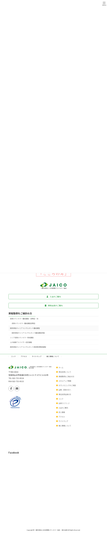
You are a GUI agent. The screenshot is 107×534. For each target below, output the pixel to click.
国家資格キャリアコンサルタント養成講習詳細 (28, 333)
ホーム (61, 367)
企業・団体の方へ (65, 390)
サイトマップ (36, 356)
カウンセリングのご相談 (67, 385)
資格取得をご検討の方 (20, 313)
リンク (13, 356)
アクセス (24, 356)
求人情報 (62, 412)
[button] (53, 296)
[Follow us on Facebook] (11, 388)
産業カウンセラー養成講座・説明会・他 (24, 319)
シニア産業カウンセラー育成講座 (22, 338)
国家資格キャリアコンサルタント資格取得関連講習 (28, 347)
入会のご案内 (63, 408)
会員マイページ (64, 403)
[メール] (17, 388)
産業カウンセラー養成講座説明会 (23, 323)
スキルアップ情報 (65, 381)
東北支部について (65, 372)
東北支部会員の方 (65, 394)
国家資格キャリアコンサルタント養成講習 (25, 328)
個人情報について (52, 356)
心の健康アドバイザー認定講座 (21, 342)
